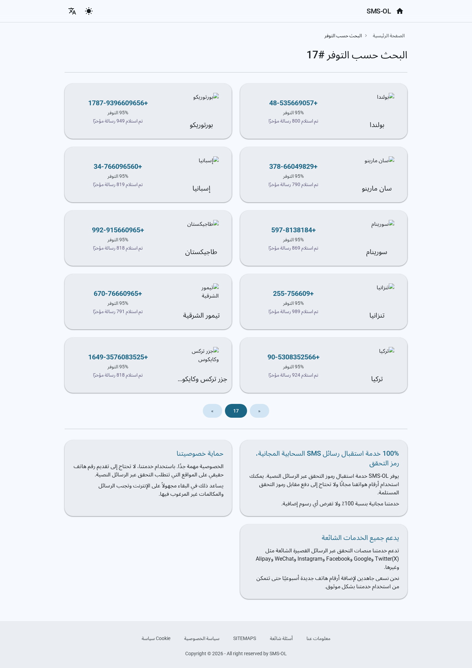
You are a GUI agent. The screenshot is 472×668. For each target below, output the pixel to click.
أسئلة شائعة (281, 638)
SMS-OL (379, 11)
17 (236, 411)
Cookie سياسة (156, 638)
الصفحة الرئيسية (389, 35)
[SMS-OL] (399, 11)
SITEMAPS (244, 638)
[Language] (72, 11)
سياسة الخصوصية (201, 638)
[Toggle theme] (88, 11)
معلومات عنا (318, 638)
